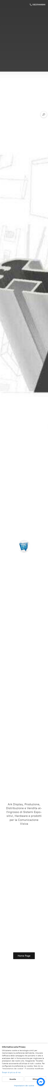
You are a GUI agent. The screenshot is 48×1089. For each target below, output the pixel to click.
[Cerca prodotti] (43, 114)
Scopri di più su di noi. (11, 1072)
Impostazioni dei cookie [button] (24, 1085)
